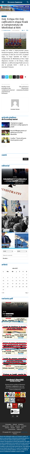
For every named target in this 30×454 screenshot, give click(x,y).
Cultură (18, 427)
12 (12, 280)
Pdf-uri (4, 311)
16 (26, 280)
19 (12, 283)
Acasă (3, 13)
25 (7, 286)
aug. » (26, 292)
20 (16, 283)
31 (3, 289)
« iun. (3, 292)
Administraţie (5, 426)
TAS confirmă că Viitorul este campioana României (22, 88)
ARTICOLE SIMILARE (9, 117)
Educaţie (13, 427)
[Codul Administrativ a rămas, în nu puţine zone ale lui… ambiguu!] (15, 192)
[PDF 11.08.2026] (15, 341)
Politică (12, 426)
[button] (28, 2)
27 (16, 286)
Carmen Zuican (6, 30)
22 (23, 283)
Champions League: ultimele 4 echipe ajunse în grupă (19, 125)
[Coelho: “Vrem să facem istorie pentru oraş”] (6, 140)
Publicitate (19, 429)
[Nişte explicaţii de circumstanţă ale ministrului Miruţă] (15, 240)
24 (3, 286)
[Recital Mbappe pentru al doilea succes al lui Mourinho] (6, 132)
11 (7, 280)
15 (23, 280)
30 (26, 286)
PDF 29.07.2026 (8, 314)
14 (19, 280)
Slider (3, 126)
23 (26, 283)
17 (3, 283)
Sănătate (7, 427)
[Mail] (17, 416)
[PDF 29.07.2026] (15, 373)
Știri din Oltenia (11, 429)
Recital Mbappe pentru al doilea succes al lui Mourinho (18, 132)
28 (19, 286)
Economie (17, 426)
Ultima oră (8, 13)
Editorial (5, 166)
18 (7, 283)
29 (23, 286)
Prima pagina (8, 424)
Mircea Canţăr (10, 183)
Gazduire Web (24, 432)
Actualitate (21, 424)
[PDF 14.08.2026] (15, 325)
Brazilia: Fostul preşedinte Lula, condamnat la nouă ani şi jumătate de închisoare (8, 90)
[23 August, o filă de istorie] (15, 224)
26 (12, 286)
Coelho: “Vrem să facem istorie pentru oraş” (18, 139)
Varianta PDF (7, 299)
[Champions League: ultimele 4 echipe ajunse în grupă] (6, 125)
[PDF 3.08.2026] (15, 357)
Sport (22, 427)
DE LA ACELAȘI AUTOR (10, 119)
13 (16, 280)
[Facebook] (12, 416)
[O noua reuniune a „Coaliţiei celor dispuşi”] (15, 208)
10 (3, 280)
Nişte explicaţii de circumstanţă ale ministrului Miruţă (15, 180)
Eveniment (23, 426)
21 (19, 283)
